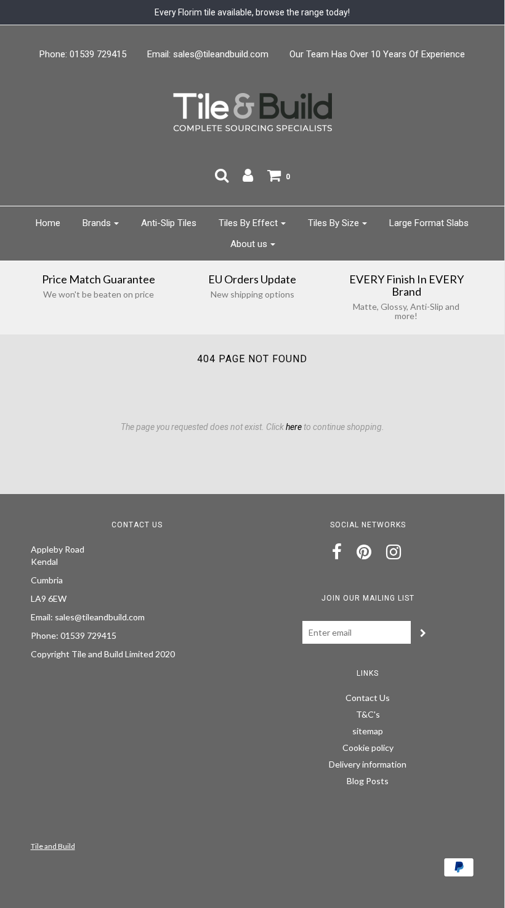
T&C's (368, 714)
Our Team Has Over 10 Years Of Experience (377, 54)
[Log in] (247, 175)
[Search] (222, 175)
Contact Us (367, 697)
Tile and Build (53, 846)
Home (48, 223)
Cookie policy (368, 747)
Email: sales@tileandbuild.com (208, 54)
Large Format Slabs (429, 223)
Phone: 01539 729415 (82, 54)
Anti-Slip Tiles (168, 223)
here (294, 427)
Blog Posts (368, 781)
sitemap (367, 731)
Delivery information (367, 764)
